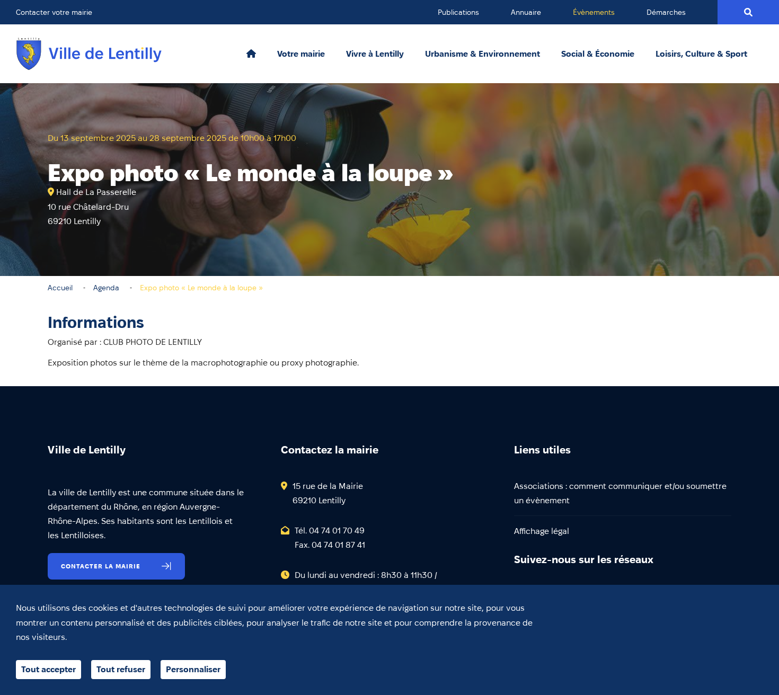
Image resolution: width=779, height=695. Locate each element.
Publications (458, 12)
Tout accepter (48, 669)
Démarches (666, 12)
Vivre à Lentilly (375, 54)
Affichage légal (541, 531)
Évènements (594, 12)
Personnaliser (193, 669)
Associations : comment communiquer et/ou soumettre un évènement (620, 493)
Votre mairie (301, 54)
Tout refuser (120, 669)
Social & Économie (597, 54)
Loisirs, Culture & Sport (701, 54)
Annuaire (526, 12)
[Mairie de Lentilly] (89, 54)
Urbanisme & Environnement (482, 54)
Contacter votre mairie (54, 12)
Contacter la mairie (100, 566)
